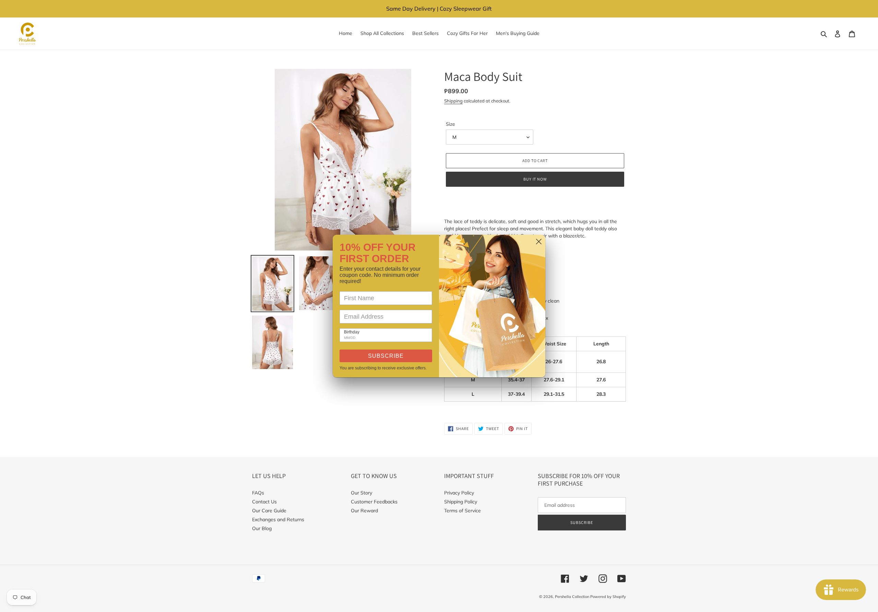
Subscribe (386, 356)
